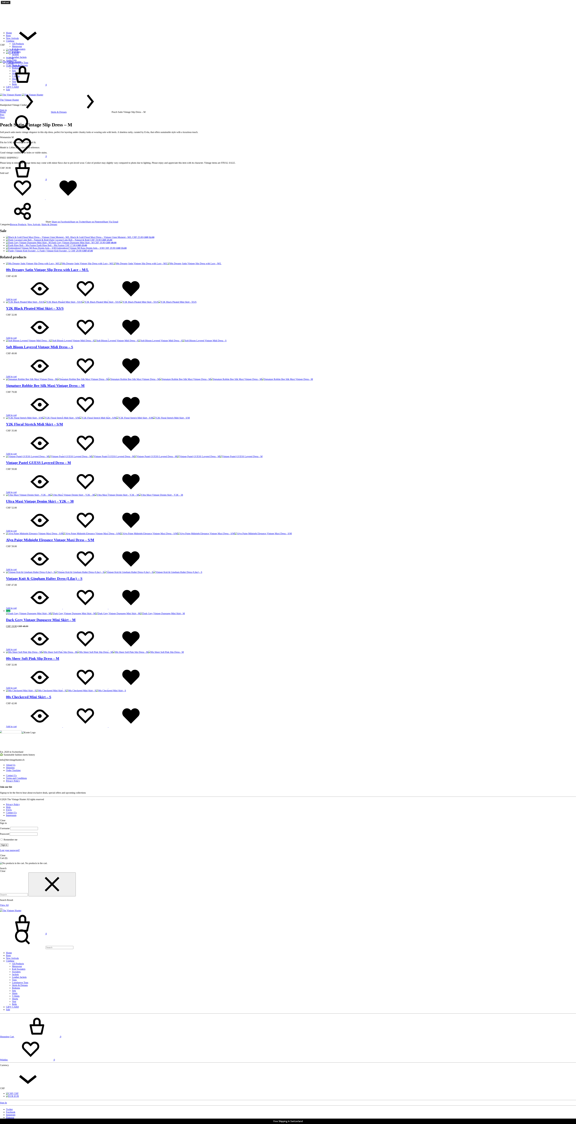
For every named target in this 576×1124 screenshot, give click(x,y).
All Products (18, 43)
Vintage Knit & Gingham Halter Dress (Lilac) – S (44, 578)
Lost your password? (10, 850)
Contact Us (11, 775)
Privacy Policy (13, 781)
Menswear (17, 46)
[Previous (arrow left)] (5, 562)
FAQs (9, 810)
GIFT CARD (12, 1007)
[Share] (566, 3)
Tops (14, 60)
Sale (8, 1009)
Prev (2, 114)
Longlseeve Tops (20, 982)
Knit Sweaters (18, 49)
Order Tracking (13, 770)
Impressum (11, 815)
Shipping (10, 767)
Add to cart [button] (11, 299)
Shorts (15, 998)
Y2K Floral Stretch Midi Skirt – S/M (34, 424)
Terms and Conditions (16, 778)
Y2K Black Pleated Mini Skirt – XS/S (35, 308)
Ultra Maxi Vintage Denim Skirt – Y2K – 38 (40, 501)
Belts (14, 1004)
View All (4, 905)
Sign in (4, 845)
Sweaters (16, 51)
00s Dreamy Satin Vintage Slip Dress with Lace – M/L (47, 270)
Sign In (3, 1102)
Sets (14, 990)
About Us (10, 765)
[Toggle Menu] (1, 59)
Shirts (14, 993)
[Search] (36, 947)
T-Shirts (16, 996)
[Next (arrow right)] (571, 562)
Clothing (10, 41)
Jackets (15, 54)
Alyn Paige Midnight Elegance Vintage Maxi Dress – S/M (50, 540)
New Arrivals (12, 38)
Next (2, 117)
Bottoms (16, 988)
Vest (14, 1001)
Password (4, 834)
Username (5, 828)
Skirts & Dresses (59, 112)
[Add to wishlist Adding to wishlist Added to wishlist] (45, 198)
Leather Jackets (19, 57)
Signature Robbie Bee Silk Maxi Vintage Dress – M (45, 386)
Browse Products (18, 224)
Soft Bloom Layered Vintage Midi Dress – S (39, 347)
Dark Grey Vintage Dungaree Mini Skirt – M (41, 620)
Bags (8, 35)
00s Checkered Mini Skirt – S (28, 697)
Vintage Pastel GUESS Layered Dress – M (38, 463)
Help (8, 807)
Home (9, 33)
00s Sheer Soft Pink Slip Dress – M (32, 658)
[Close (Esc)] (572, 3)
